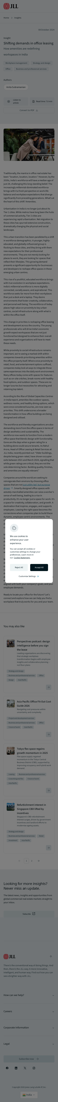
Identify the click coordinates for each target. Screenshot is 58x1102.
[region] (29, 551)
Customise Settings (29, 576)
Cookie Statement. (22, 557)
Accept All (39, 567)
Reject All (19, 567)
